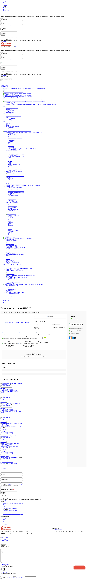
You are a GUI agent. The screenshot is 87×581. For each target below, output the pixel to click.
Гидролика (10, 103)
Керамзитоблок (9, 114)
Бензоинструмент (12, 287)
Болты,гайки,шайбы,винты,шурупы (16, 156)
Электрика (14, 214)
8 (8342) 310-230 (4, 540)
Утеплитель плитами (10, 261)
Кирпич (7, 117)
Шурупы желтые (11, 170)
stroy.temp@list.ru (58, 529)
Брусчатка (11, 89)
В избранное (3, 390)
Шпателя (7, 255)
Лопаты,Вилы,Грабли (13, 279)
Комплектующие (11, 289)
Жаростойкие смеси (12, 207)
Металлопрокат (9, 177)
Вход (4, 9)
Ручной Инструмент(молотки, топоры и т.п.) (15, 249)
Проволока (10, 180)
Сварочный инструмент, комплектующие (15, 292)
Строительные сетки (10, 196)
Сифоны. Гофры (11, 140)
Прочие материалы (19, 270)
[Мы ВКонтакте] (79, 578)
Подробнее (3, 388)
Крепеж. (10, 163)
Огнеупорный (11, 119)
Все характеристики (56, 324)
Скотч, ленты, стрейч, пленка (12, 202)
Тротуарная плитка (10, 112)
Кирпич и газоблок (17, 90)
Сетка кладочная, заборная (11, 150)
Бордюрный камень (10, 110)
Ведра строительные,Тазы (11, 245)
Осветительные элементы (13, 215)
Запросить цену (11, 578)
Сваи (7, 151)
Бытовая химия (9, 267)
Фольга (7, 263)
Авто (7, 271)
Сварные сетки (11, 197)
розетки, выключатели (13, 230)
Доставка (5, 5)
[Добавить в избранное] (31, 317)
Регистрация (6, 10)
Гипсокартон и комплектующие (12, 126)
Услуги (4, 3)
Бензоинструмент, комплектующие (13, 286)
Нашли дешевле (79, 328)
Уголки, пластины (12, 168)
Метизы (12, 153)
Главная (4, 1)
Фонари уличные (9, 276)
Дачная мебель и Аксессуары (25, 268)
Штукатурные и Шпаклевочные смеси (16, 212)
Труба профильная (12, 178)
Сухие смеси (8, 203)
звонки (9, 223)
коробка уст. (10, 225)
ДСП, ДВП (8, 123)
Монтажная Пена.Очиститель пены (16, 191)
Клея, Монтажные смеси (13, 209)
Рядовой (10, 120)
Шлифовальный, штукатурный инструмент (15, 254)
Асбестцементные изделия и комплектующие (15, 184)
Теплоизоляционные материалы (25, 96)
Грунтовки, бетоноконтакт (11, 174)
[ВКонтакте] (69, 338)
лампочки (10, 226)
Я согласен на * (12, 563)
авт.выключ (10, 218)
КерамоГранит (9, 109)
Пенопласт (8, 259)
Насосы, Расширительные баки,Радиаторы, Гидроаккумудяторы (22, 148)
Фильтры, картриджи (12, 143)
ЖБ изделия (8, 172)
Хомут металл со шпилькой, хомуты (16, 154)
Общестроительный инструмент (25, 95)
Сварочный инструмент (13, 293)
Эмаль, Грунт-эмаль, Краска (14, 189)
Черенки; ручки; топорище (14, 282)
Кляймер (10, 162)
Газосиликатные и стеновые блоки (13, 116)
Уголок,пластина (12, 181)
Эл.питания (10, 234)
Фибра (9, 194)
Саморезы (10, 165)
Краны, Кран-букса (12, 134)
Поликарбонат (16, 269)
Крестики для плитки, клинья (14, 164)
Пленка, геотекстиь (19, 176)
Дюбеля (10, 158)
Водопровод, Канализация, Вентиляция (33, 132)
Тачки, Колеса (16, 246)
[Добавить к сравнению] (31, 319)
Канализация (11, 147)
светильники (11, 231)
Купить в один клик (5, 564)
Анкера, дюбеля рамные (13, 155)
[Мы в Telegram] (79, 574)
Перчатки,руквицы (10, 244)
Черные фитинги (12, 144)
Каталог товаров (4, 85)
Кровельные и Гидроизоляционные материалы (35, 88)
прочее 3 (10, 229)
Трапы (9, 142)
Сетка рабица (11, 200)
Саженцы (13, 274)
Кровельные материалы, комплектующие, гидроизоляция (44, 104)
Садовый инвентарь (20, 272)
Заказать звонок (4, 12)
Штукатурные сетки (12, 201)
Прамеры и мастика (10, 105)
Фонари (10, 233)
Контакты (5, 7)
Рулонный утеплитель (10, 260)
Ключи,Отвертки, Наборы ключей (13, 248)
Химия (11, 186)
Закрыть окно (3, 41)
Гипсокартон (11, 127)
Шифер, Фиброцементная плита (13, 129)
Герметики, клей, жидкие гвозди (15, 187)
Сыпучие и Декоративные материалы (31, 185)
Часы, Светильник (10, 283)
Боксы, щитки (11, 219)
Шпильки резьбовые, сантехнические (16, 169)
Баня (10, 266)
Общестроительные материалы (24, 93)
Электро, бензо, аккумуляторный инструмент (34, 98)
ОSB (7, 124)
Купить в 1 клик (4, 389)
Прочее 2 (10, 139)
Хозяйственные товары (22, 277)
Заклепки (10, 159)
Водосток (13, 102)
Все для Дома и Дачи (18, 97)
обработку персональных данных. (15, 25)
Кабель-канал (11, 224)
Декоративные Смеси (13, 204)
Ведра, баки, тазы (12, 278)
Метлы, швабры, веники (13, 281)
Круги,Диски (8, 241)
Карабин (10, 161)
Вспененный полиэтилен (11, 257)
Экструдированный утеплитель (12, 262)
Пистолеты (8, 252)
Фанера (7, 125)
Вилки (9, 221)
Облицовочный (11, 118)
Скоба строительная (12, 166)
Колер (9, 188)
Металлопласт (11, 146)
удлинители (10, 232)
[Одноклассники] (71, 338)
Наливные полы (11, 210)
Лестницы (13, 239)
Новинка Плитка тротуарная (12, 108)
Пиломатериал (16, 173)
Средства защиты (18, 242)
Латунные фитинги (12, 135)
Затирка (10, 208)
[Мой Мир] (73, 338)
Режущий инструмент (10, 253)
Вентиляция (10, 133)
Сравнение (10, 389)
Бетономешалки (9, 290)
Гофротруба (10, 222)
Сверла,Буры (15, 240)
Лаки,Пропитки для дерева (14, 195)
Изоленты (10, 216)
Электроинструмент (10, 295)
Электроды (8, 236)
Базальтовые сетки (12, 199)
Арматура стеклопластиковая (12, 183)
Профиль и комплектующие (14, 128)
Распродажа (12, 94)
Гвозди (9, 157)
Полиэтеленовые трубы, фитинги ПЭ (16, 149)
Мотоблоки (8, 291)
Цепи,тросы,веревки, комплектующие (14, 171)
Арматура (10, 179)
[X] (75, 338)
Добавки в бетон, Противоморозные (16, 192)
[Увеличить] (17, 322)
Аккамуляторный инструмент (12, 285)
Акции (4, 2)
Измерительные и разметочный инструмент (15, 247)
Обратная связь (4, 539)
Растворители (11, 193)
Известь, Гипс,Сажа (12, 206)
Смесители (10, 141)
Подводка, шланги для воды (14, 136)
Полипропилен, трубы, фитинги (15, 138)
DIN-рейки (10, 217)
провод (9, 227)
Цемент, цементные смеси (14, 211)
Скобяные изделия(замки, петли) (28, 275)
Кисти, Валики (9, 251)
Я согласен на (12, 25)
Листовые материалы (18, 92)
